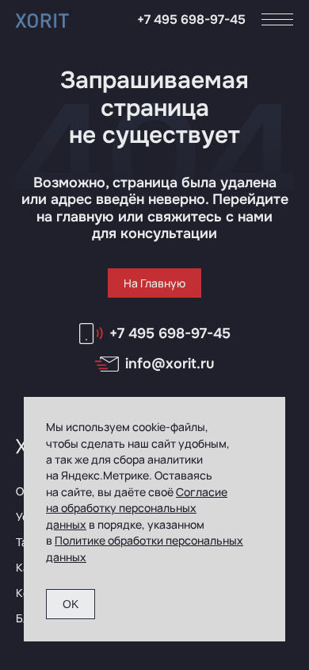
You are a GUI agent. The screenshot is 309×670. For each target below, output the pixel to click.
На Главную (154, 283)
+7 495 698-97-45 (191, 19)
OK (70, 604)
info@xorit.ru (169, 364)
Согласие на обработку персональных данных (136, 508)
